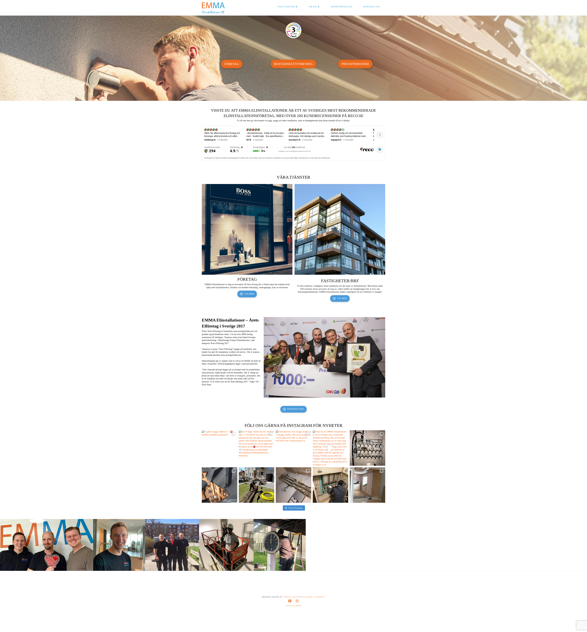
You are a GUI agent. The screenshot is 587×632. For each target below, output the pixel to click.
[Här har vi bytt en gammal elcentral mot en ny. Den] (367, 448)
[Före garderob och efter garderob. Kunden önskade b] (367, 485)
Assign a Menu (293, 605)
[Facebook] (289, 601)
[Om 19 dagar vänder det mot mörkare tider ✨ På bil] (256, 448)
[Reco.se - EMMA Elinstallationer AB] (293, 30)
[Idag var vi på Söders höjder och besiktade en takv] (219, 485)
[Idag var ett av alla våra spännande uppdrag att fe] (330, 485)
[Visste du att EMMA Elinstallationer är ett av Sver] (330, 448)
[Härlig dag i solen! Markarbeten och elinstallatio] (256, 485)
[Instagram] (297, 601)
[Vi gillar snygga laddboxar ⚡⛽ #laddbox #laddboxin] (219, 448)
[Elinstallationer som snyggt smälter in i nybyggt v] (293, 448)
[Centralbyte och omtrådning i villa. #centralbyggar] (293, 485)
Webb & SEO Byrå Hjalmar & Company (304, 597)
